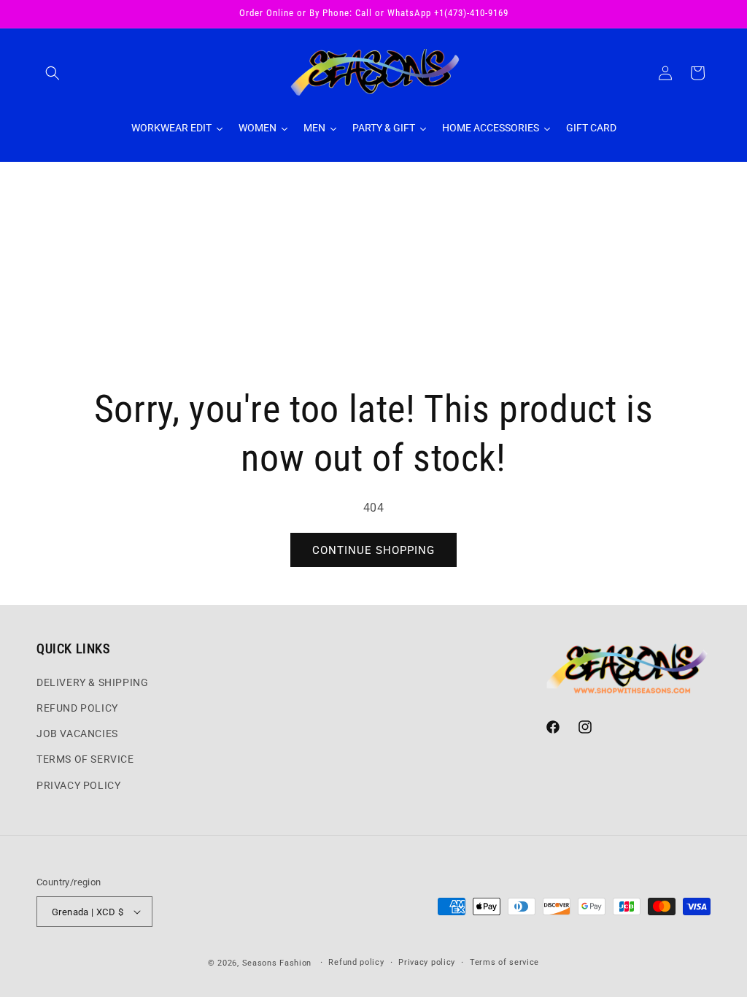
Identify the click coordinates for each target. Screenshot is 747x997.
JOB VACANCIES (77, 733)
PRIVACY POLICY (78, 785)
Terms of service (504, 962)
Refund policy (356, 962)
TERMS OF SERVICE (85, 759)
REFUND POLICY (77, 708)
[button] (52, 73)
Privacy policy (426, 962)
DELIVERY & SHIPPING (92, 682)
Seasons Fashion (277, 963)
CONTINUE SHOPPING (373, 550)
